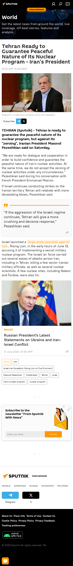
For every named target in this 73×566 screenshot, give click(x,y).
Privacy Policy (26, 520)
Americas (20, 485)
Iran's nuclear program (14, 381)
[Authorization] (53, 3)
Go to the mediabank (45, 114)
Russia (33, 485)
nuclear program (37, 381)
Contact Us (49, 515)
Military (62, 485)
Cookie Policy (9, 520)
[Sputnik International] (10, 5)
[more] (67, 232)
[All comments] (5, 560)
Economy (47, 485)
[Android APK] (13, 535)
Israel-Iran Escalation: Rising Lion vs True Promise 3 (27, 368)
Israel (54, 375)
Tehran (44, 375)
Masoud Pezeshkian (12, 375)
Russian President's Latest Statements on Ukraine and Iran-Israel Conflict (32, 340)
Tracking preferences (13, 525)
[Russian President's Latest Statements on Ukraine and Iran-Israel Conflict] (36, 303)
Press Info (19, 515)
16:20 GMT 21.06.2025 (14, 68)
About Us (7, 515)
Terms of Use (33, 515)
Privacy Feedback (45, 520)
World (8, 329)
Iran (15, 361)
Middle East (31, 375)
